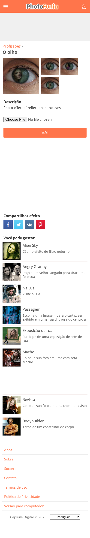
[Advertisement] (45, 26)
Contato (10, 477)
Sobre (8, 459)
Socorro (10, 468)
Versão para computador (24, 506)
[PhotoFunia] (44, 6)
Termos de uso (15, 487)
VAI (45, 132)
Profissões (12, 46)
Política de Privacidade (22, 496)
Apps (8, 450)
